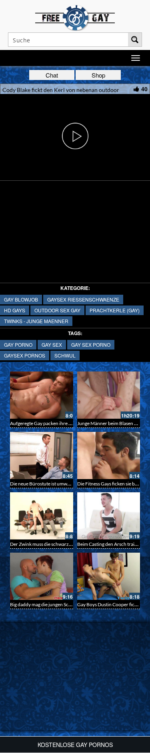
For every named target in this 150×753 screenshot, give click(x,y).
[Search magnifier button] (135, 39)
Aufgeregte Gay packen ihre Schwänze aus (54, 423)
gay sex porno (90, 344)
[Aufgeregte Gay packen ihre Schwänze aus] (41, 395)
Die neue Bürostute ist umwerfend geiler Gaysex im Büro (68, 484)
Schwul (65, 355)
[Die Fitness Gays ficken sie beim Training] (108, 455)
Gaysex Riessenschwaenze (83, 299)
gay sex (52, 344)
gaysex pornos (24, 355)
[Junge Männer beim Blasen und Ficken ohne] (108, 395)
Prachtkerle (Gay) (115, 310)
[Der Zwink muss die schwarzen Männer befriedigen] (41, 515)
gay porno (18, 344)
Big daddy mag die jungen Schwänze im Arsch (57, 604)
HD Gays (14, 310)
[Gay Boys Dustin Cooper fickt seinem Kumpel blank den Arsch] (108, 576)
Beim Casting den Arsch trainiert (110, 544)
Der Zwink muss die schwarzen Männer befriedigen (63, 544)
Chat (52, 75)
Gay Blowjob (21, 299)
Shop (98, 75)
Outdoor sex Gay (57, 310)
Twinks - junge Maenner (36, 321)
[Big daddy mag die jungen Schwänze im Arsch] (41, 576)
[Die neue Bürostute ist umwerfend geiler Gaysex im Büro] (41, 455)
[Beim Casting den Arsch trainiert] (108, 515)
